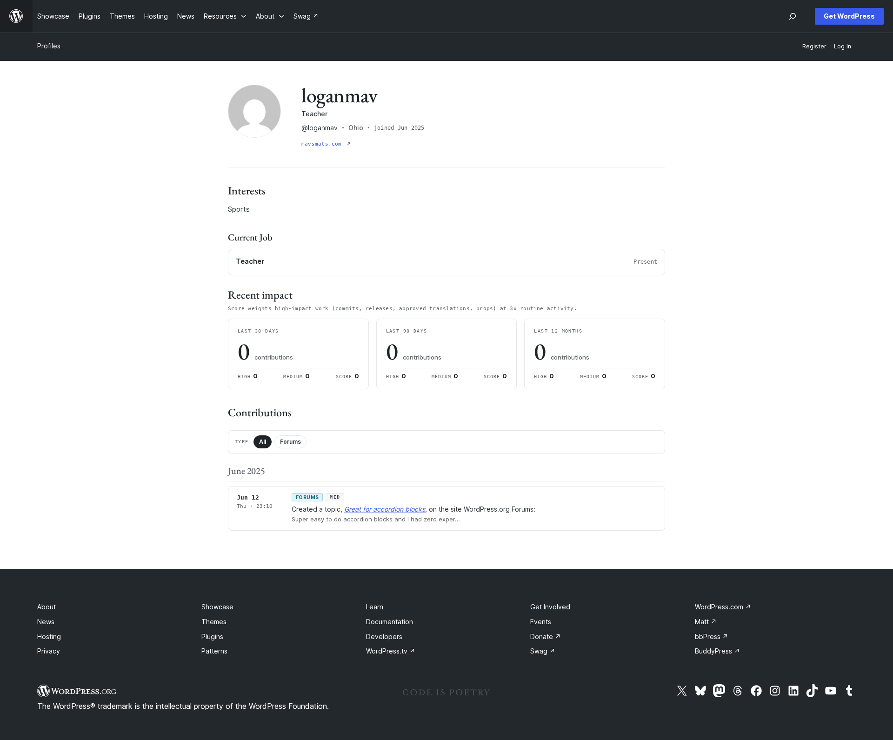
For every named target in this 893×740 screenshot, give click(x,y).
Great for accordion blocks (384, 509)
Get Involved (550, 607)
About (46, 607)
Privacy (48, 651)
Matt (706, 622)
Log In (842, 46)
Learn (374, 607)
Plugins (212, 636)
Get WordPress (849, 16)
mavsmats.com (323, 144)
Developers (384, 636)
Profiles (48, 46)
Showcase (217, 607)
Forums (290, 441)
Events (540, 622)
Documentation (389, 622)
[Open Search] (793, 16)
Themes (214, 622)
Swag (542, 651)
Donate (545, 636)
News (45, 622)
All (262, 441)
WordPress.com (723, 607)
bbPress (711, 636)
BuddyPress (717, 651)
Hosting (49, 636)
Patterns (214, 651)
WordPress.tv (390, 651)
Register (814, 46)
